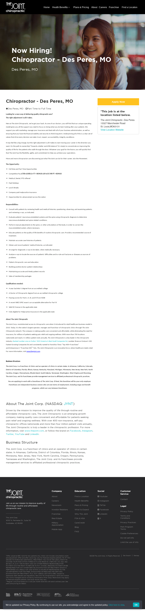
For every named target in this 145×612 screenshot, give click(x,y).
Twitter (10, 434)
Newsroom (56, 505)
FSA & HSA (80, 518)
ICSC (72, 594)
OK (136, 604)
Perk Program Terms (126, 528)
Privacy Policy (126, 511)
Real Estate (57, 518)
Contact (124, 499)
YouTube (19, 434)
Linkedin (103, 514)
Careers (103, 7)
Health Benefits (60, 7)
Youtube (103, 496)
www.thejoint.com (34, 431)
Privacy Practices (128, 522)
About (94, 7)
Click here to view (116, 604)
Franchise (114, 7)
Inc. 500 (8, 594)
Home (47, 7)
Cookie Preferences (129, 533)
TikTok (102, 505)
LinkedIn (34, 434)
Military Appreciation (57, 524)
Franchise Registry (43, 594)
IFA (23, 594)
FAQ (77, 531)
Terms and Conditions (125, 517)
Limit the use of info (129, 542)
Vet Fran (58, 594)
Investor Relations (60, 510)
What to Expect (82, 510)
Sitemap (136, 555)
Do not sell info (127, 538)
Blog (77, 527)
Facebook (75, 431)
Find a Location (129, 7)
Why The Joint (81, 514)
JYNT (68, 404)
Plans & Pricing (81, 7)
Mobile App (57, 529)
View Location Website (112, 129)
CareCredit (80, 523)
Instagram (87, 431)
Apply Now (118, 101)
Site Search (127, 555)
